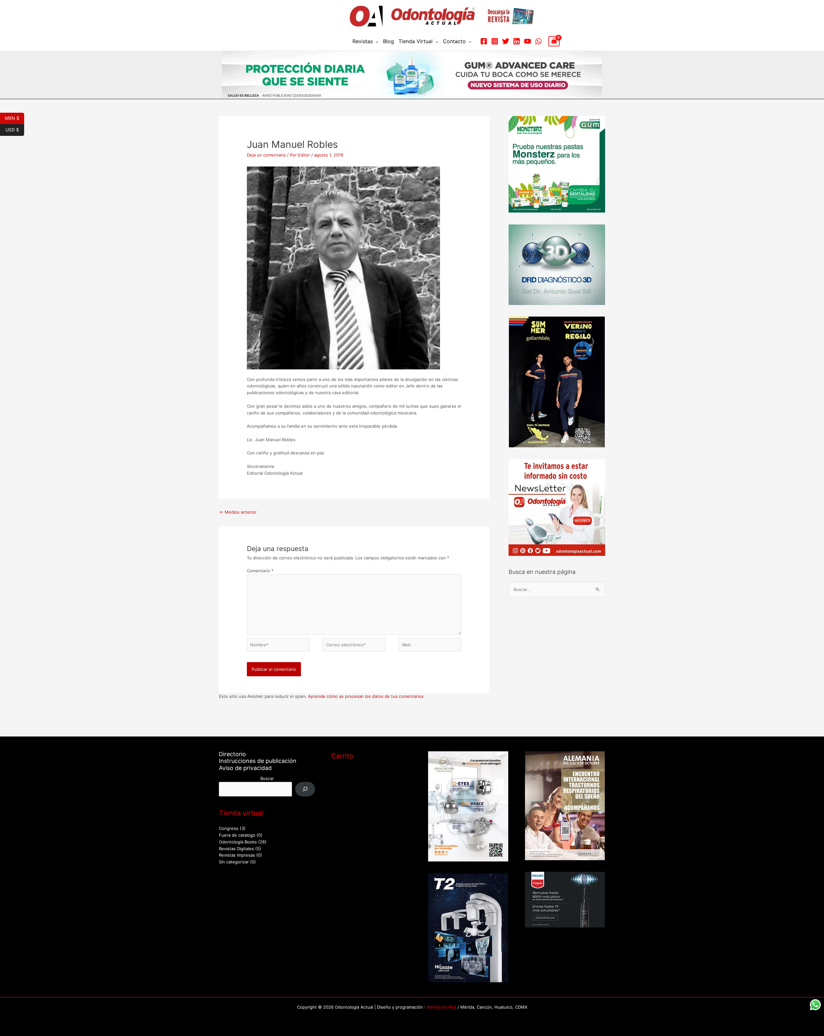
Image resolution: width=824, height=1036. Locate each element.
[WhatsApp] (538, 41)
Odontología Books (238, 841)
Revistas (362, 41)
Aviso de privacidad (245, 768)
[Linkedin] (516, 41)
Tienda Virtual (415, 41)
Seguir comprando (357, 799)
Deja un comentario (266, 154)
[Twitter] (505, 41)
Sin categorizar (234, 861)
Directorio (232, 754)
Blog (388, 41)
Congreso (229, 828)
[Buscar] (305, 789)
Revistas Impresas (237, 855)
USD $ (14, 129)
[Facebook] (483, 41)
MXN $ (14, 117)
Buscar (267, 778)
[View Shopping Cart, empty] (554, 41)
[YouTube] (527, 41)
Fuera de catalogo (237, 835)
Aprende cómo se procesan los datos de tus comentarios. (366, 696)
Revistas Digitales (236, 848)
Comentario (260, 570)
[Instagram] (494, 41)
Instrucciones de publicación (257, 760)
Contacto (454, 41)
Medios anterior (238, 512)
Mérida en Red (441, 1007)
